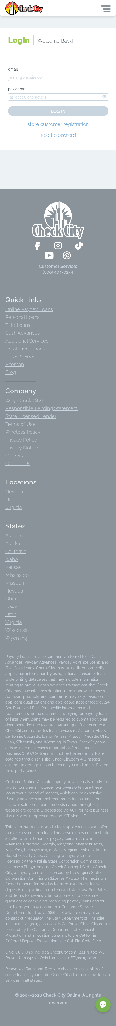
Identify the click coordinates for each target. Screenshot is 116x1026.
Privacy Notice (21, 448)
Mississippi (17, 575)
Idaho (11, 559)
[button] (103, 1004)
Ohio (10, 598)
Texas (11, 606)
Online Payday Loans (29, 309)
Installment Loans (25, 349)
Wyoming (16, 638)
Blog (10, 372)
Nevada (14, 492)
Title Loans (17, 325)
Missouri (14, 583)
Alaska (12, 543)
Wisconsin (17, 630)
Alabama (15, 536)
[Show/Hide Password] (104, 96)
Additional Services (27, 341)
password (17, 89)
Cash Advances (22, 333)
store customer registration (58, 124)
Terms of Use (20, 424)
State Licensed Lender (30, 416)
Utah (10, 499)
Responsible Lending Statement (41, 408)
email (13, 69)
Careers (14, 455)
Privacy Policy (21, 440)
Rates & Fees (20, 356)
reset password (58, 135)
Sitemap (14, 364)
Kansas (13, 567)
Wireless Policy (22, 432)
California (15, 551)
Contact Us (17, 463)
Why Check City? (24, 400)
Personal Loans (22, 317)
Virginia (13, 507)
